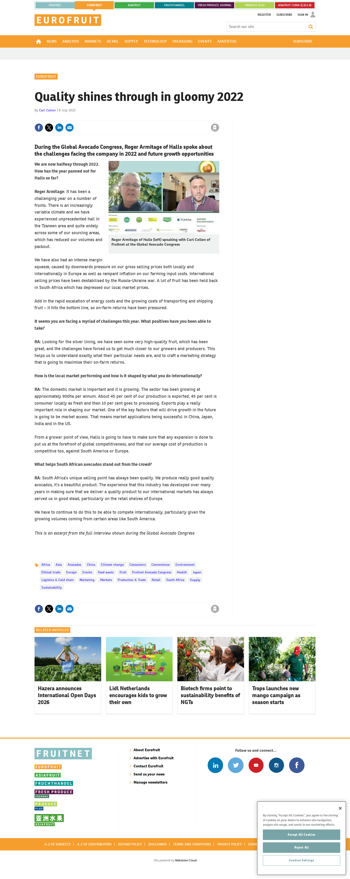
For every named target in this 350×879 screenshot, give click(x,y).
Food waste (106, 572)
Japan (197, 572)
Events (87, 572)
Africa (45, 564)
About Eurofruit (147, 749)
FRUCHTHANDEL (174, 5)
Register (264, 14)
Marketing (87, 580)
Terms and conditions (192, 844)
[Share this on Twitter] (49, 127)
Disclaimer (157, 844)
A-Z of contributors (94, 844)
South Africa (175, 580)
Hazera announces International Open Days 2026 (67, 695)
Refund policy (130, 844)
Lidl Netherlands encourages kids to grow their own (138, 695)
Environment (185, 564)
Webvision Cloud (186, 860)
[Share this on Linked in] (59, 127)
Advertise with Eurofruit (154, 757)
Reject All (301, 847)
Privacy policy (229, 844)
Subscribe (284, 14)
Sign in (158, 118)
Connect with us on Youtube (256, 765)
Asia (59, 564)
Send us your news (149, 774)
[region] (301, 838)
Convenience (160, 564)
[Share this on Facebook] (39, 127)
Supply (195, 580)
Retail (156, 580)
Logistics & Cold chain (57, 580)
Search (311, 26)
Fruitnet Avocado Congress (151, 572)
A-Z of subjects (58, 844)
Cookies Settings (301, 860)
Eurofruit (46, 76)
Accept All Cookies (301, 835)
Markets (106, 580)
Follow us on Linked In (215, 765)
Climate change (112, 564)
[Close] (340, 808)
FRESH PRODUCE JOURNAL (214, 5)
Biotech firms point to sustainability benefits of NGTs (210, 695)
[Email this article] (69, 127)
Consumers (138, 564)
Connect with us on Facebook (297, 765)
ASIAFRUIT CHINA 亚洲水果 (295, 5)
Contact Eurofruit (148, 766)
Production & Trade (132, 580)
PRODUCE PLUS (255, 5)
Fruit (123, 572)
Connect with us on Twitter (235, 765)
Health (182, 572)
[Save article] (215, 127)
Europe (71, 572)
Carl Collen (47, 110)
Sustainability (51, 587)
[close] (219, 118)
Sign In (303, 14)
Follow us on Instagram (276, 765)
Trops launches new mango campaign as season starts (276, 695)
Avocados (74, 564)
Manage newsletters (150, 782)
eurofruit (94, 5)
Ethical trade (50, 572)
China (91, 564)
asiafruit (134, 5)
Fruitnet (55, 5)
